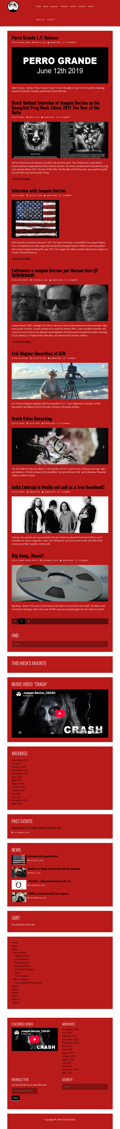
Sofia (17, 972)
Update (34, 560)
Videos (73, 6)
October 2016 (18, 787)
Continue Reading (23, 179)
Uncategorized (21, 280)
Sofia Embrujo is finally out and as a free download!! (58, 487)
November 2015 (20, 800)
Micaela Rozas (22, 962)
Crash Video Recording (32, 418)
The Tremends (22, 976)
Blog (16, 42)
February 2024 (19, 767)
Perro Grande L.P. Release (35, 37)
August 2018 (18, 783)
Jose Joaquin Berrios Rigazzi (28, 982)
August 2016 (18, 790)
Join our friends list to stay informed (29, 1085)
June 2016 (16, 797)
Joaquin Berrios (22, 956)
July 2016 (16, 793)
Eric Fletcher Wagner (25, 969)
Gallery (81, 6)
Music (22, 42)
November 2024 (20, 760)
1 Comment (67, 195)
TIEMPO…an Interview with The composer (48, 893)
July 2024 (16, 763)
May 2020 (17, 777)
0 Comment (71, 42)
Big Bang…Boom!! (28, 555)
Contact (51, 20)
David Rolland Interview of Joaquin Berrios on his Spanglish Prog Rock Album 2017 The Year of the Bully (56, 107)
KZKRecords (55, 42)
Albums (64, 6)
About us (40, 20)
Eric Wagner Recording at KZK (39, 353)
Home (38, 6)
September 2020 (20, 773)
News (45, 6)
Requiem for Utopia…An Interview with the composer (54, 868)
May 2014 (16, 803)
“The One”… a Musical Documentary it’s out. (49, 881)
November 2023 (20, 770)
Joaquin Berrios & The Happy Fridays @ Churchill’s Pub (36, 828)
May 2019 (16, 780)
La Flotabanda (22, 959)
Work (90, 6)
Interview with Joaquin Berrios (39, 190)
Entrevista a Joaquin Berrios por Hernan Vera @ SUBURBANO (55, 272)
